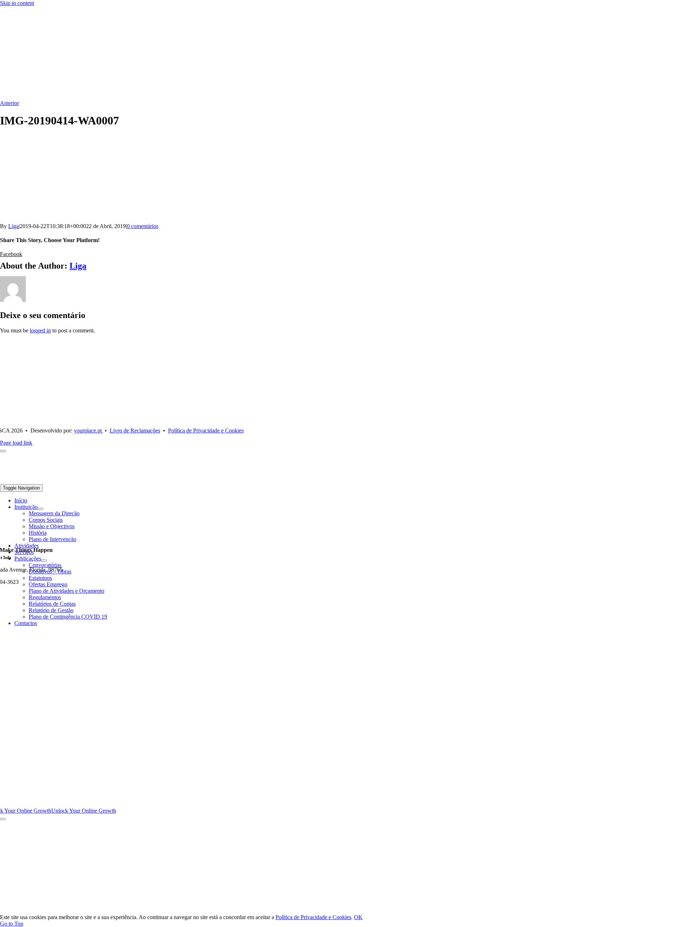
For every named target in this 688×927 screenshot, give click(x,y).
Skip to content (17, 3)
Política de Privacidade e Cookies (313, 917)
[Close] (3, 819)
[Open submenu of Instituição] (40, 509)
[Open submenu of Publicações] (44, 560)
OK (358, 917)
